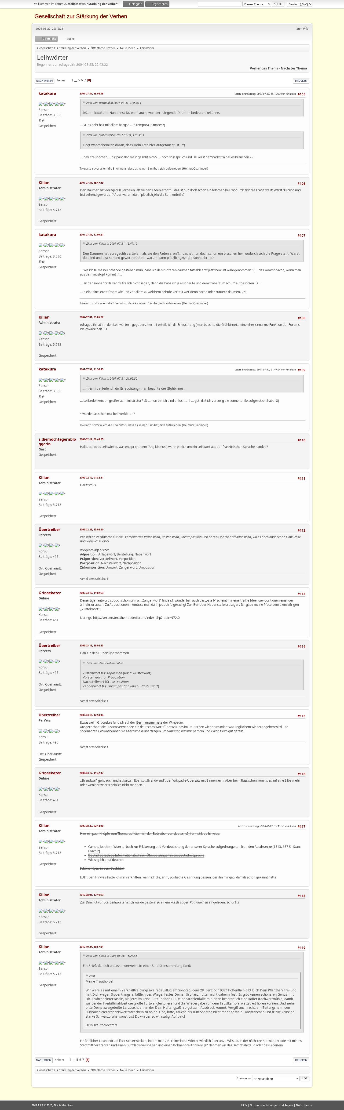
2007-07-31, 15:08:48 (91, 93)
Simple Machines (63, 1105)
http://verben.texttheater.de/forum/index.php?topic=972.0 (136, 618)
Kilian (44, 182)
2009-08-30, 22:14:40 (91, 825)
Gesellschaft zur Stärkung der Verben (80, 16)
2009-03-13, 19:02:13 (91, 645)
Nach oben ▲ (304, 1105)
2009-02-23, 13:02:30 (91, 529)
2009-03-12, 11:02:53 (91, 593)
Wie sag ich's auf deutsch (106, 860)
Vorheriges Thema (264, 68)
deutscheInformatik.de (190, 833)
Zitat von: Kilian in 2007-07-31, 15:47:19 (111, 244)
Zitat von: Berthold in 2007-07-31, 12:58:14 (113, 103)
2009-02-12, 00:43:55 (91, 439)
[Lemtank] (40, 626)
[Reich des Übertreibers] (40, 563)
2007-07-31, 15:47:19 (91, 182)
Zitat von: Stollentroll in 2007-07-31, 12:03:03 (115, 135)
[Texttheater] (40, 215)
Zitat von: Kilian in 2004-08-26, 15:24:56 (111, 956)
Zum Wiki (302, 29)
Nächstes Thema (294, 68)
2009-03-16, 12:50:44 (91, 715)
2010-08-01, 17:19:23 (91, 894)
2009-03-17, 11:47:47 (91, 773)
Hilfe (244, 1105)
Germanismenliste (149, 722)
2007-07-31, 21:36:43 (91, 369)
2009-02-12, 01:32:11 (91, 477)
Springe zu (244, 1078)
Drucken (301, 80)
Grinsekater (50, 592)
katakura (47, 93)
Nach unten (44, 80)
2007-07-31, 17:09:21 (91, 234)
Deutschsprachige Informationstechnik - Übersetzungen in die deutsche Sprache (146, 855)
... (76, 80)
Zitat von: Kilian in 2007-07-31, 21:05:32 (111, 379)
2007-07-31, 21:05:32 (91, 317)
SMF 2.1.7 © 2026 (42, 1105)
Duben (103, 653)
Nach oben (43, 1060)
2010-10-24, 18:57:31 (91, 946)
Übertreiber (49, 529)
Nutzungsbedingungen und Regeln (271, 1105)
